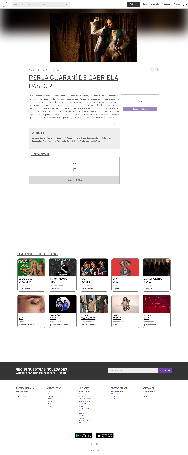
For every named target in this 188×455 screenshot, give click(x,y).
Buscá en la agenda (151, 4)
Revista (177, 4)
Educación (51, 396)
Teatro (49, 403)
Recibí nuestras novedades (41, 369)
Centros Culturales (85, 401)
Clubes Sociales (84, 408)
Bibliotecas (82, 396)
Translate (113, 123)
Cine (49, 394)
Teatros (81, 418)
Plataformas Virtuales (86, 420)
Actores (113, 396)
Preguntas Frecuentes (150, 391)
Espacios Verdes (84, 411)
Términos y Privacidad (150, 394)
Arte (49, 391)
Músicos (113, 399)
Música (50, 401)
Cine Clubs (82, 403)
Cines (81, 406)
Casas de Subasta (85, 399)
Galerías (82, 413)
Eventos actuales (21, 394)
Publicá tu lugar (84, 391)
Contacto (145, 396)
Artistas (113, 394)
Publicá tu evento (22, 391)
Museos (81, 415)
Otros (49, 406)
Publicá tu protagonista (118, 391)
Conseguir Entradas (140, 109)
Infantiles (50, 399)
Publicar (133, 4)
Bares (81, 394)
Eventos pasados (21, 396)
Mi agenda (166, 4)
